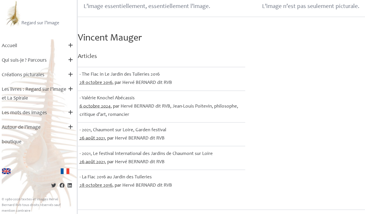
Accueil (9, 46)
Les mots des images (24, 113)
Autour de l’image (21, 127)
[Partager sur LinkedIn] (70, 186)
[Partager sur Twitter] (53, 186)
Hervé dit (147, 82)
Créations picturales (23, 75)
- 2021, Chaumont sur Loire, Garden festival (123, 130)
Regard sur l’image (40, 23)
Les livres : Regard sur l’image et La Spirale (34, 94)
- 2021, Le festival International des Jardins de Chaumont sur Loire (146, 154)
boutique (11, 142)
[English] (6, 171)
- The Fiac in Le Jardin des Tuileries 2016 (120, 74)
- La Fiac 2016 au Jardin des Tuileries (116, 177)
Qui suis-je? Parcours (24, 60)
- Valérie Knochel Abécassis (107, 98)
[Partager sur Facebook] (62, 186)
